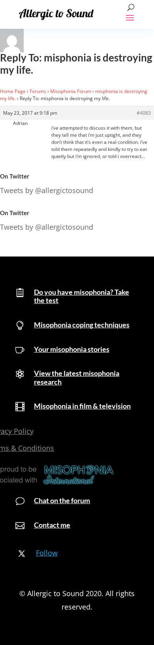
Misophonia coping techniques (82, 324)
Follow (47, 553)
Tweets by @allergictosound (46, 190)
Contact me (52, 524)
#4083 (144, 113)
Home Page (13, 91)
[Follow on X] (21, 553)
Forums (38, 91)
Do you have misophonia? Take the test (81, 296)
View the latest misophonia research (76, 377)
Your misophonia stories (71, 349)
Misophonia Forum (70, 91)
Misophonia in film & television (82, 405)
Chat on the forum (62, 500)
